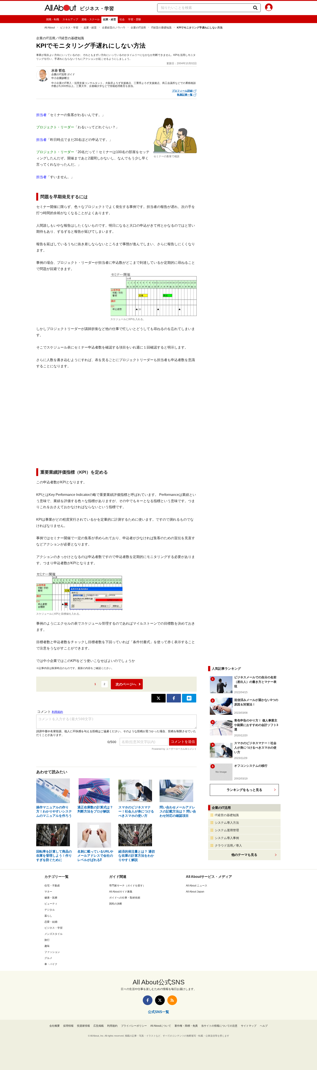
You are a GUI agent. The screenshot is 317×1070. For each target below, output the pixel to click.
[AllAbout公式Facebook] (147, 1000)
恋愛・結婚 (50, 921)
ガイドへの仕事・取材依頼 (124, 897)
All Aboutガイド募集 (120, 891)
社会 (122, 19)
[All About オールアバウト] (60, 9)
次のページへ (126, 684)
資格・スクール (91, 19)
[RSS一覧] (172, 1000)
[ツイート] (158, 698)
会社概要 (54, 1025)
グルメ (48, 958)
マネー (48, 891)
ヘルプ (264, 1025)
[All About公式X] (160, 1000)
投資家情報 (83, 1025)
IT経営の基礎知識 (161, 27)
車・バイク (50, 964)
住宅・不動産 (52, 885)
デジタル (49, 909)
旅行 (47, 939)
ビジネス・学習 (97, 8)
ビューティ (50, 903)
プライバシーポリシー (134, 1025)
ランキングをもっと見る (244, 790)
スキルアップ (70, 19)
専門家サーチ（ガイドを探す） (127, 885)
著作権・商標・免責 (186, 1025)
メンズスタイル (53, 933)
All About (49, 27)
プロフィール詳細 (182, 90)
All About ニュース (196, 885)
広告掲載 (98, 1025)
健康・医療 (50, 897)
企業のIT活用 (138, 27)
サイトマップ (248, 1025)
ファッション (52, 952)
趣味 (47, 945)
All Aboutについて (160, 1025)
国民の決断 (115, 903)
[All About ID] (269, 8)
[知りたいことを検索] (255, 7)
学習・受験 (134, 19)
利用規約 (112, 1025)
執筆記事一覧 (185, 94)
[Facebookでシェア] (174, 698)
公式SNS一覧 (158, 1012)
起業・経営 (109, 19)
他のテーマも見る (244, 854)
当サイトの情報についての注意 (219, 1025)
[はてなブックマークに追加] (189, 698)
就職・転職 (52, 19)
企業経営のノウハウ (113, 27)
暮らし (48, 915)
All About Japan (195, 891)
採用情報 (68, 1025)
